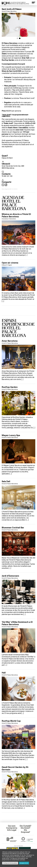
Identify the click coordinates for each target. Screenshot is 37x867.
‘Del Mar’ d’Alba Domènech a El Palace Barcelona (17, 623)
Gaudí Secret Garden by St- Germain (15, 768)
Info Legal (11, 830)
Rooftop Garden (10, 387)
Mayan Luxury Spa (11, 435)
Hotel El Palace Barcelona (9, 11)
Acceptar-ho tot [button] (24, 863)
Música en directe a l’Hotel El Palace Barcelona (16, 215)
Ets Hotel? (25, 828)
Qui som (11, 826)
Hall (4, 672)
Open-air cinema (10, 262)
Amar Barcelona (9, 341)
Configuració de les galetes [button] (10, 863)
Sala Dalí (6, 481)
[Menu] (33, 2)
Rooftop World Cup (11, 721)
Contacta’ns (11, 828)
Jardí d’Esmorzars (10, 576)
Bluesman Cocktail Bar (13, 527)
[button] (17, 38)
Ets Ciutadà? (25, 826)
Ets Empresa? (25, 831)
